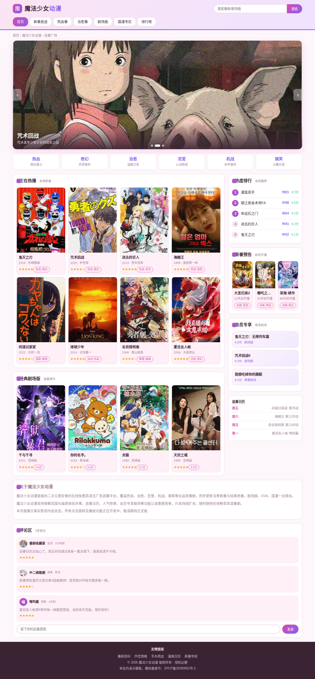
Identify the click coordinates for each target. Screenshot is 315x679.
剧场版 (103, 22)
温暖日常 (133, 162)
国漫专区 (125, 22)
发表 (290, 629)
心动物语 (182, 162)
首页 (20, 22)
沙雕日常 (279, 162)
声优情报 (140, 656)
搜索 (294, 9)
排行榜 (147, 22)
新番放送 (40, 22)
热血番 (62, 22)
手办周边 (157, 656)
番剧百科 (124, 656)
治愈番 (83, 22)
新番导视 (191, 656)
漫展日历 (174, 656)
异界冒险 (85, 162)
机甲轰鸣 (230, 162)
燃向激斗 (36, 162)
